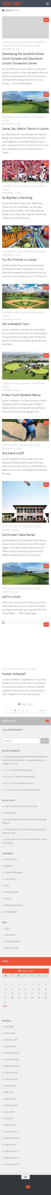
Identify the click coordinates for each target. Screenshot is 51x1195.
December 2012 (12, 1158)
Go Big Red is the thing (17, 198)
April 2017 (9, 1118)
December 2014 (12, 1131)
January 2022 (10, 1085)
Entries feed (10, 935)
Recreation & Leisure (30, 45)
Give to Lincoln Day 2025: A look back (21, 806)
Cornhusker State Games (18, 535)
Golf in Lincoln (11, 597)
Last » (42, 710)
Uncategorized (11, 912)
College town (10, 813)
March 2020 (10, 1099)
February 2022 (11, 1079)
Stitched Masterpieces (23, 770)
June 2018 (9, 1112)
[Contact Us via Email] (47, 721)
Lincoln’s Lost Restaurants (21, 783)
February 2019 (11, 1105)
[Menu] (47, 3)
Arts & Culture (11, 859)
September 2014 (12, 1138)
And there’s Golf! (13, 453)
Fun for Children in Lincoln (19, 260)
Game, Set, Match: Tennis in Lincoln (25, 129)
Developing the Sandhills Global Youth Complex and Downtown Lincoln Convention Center (23, 58)
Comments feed (12, 941)
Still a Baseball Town (15, 324)
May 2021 (9, 1092)
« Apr (4, 1006)
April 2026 (9, 1026)
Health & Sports (10, 45)
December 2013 (12, 1151)
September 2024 (12, 1066)
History (8, 898)
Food (7, 885)
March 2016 (10, 1125)
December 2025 (12, 1053)
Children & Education (23, 42)
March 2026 (10, 1033)
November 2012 (12, 1164)
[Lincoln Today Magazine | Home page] (14, 3)
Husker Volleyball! (14, 674)
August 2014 (10, 1144)
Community (40, 42)
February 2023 (11, 1072)
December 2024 (12, 1059)
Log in (7, 928)
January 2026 (10, 1046)
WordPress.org (11, 948)
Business (6, 42)
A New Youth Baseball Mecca (21, 395)
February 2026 (11, 1039)
